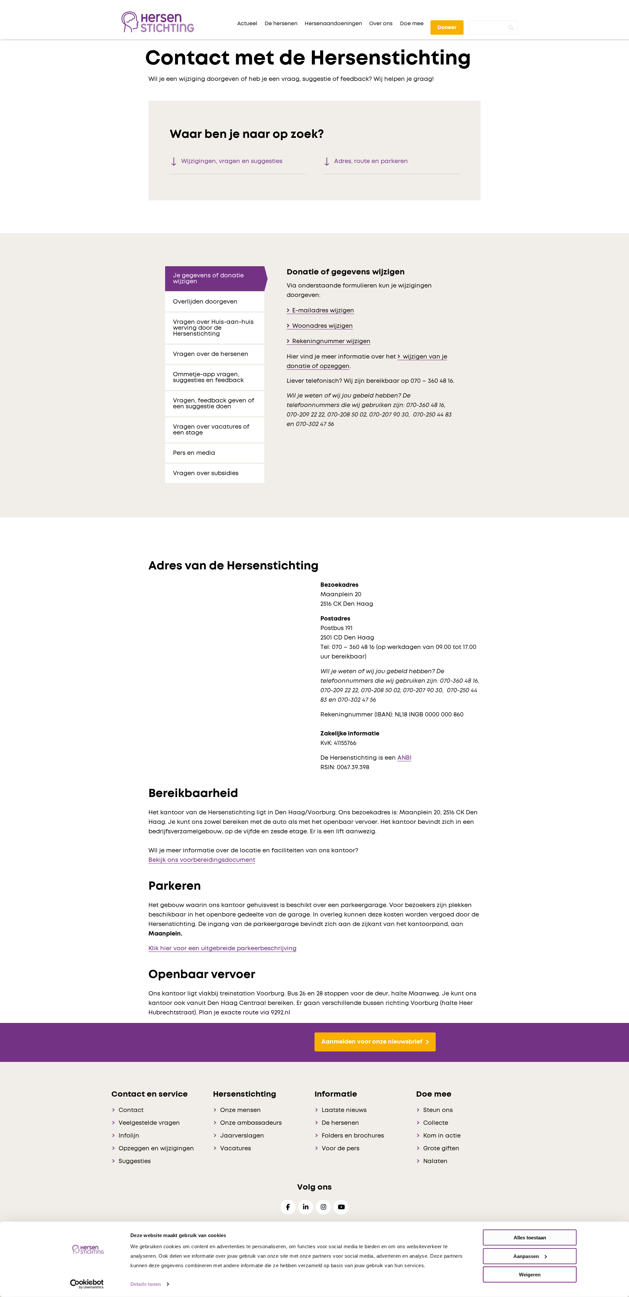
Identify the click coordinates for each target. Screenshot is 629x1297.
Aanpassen (526, 1256)
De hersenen (340, 1123)
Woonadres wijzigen (322, 326)
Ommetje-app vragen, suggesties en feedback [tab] (208, 377)
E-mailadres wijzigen (323, 311)
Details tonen (145, 1284)
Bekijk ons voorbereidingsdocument (201, 860)
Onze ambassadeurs (251, 1123)
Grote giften (441, 1149)
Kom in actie (442, 1136)
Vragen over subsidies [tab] (205, 473)
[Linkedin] (305, 1207)
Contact (131, 1110)
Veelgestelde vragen (149, 1123)
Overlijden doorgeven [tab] (205, 302)
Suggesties (135, 1161)
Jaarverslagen (242, 1136)
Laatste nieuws (344, 1110)
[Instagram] (323, 1207)
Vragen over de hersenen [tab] (210, 354)
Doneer (447, 27)
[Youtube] (341, 1207)
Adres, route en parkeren (371, 161)
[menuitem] (247, 23)
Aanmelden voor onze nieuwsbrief (371, 1042)
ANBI (404, 758)
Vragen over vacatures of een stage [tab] (211, 430)
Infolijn (129, 1136)
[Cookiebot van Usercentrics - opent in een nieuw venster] (87, 1284)
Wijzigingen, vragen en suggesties (231, 161)
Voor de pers (340, 1149)
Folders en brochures (353, 1136)
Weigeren (530, 1274)
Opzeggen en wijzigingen (156, 1149)
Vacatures (235, 1149)
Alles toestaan (530, 1237)
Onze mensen (240, 1110)
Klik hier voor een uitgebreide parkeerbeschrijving (222, 949)
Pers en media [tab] (194, 453)
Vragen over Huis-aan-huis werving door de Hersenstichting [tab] (213, 328)
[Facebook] (287, 1207)
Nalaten (435, 1161)
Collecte (435, 1123)
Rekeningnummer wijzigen (331, 341)
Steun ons (438, 1110)
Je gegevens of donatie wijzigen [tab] (208, 279)
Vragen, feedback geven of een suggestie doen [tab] (213, 404)
